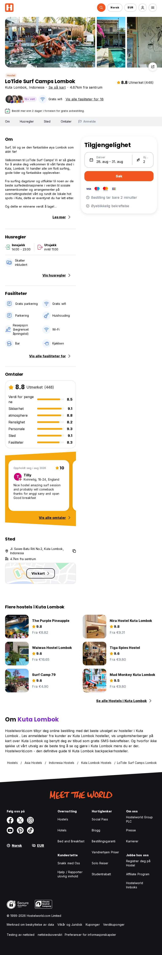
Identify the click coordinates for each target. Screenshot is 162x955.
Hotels (62, 830)
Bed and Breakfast (71, 841)
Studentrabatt (101, 874)
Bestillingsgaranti (103, 841)
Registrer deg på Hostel (138, 863)
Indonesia (36, 87)
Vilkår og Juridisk (69, 924)
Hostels (63, 819)
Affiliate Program (138, 874)
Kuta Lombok (16, 87)
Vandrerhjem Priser (105, 852)
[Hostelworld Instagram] (30, 820)
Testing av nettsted (20, 934)
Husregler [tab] (27, 121)
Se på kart (57, 87)
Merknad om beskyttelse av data (30, 924)
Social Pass (100, 819)
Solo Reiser (100, 863)
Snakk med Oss (69, 863)
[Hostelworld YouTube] (10, 830)
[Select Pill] (101, 7)
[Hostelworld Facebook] (10, 820)
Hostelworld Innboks (134, 885)
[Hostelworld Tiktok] (30, 830)
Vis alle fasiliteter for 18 (85, 99)
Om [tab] (7, 121)
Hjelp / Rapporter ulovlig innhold (70, 874)
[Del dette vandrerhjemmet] (152, 66)
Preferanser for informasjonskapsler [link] (90, 934)
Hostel (11, 75)
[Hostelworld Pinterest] (20, 830)
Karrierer (132, 841)
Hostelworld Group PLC (139, 819)
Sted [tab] (47, 121)
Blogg (96, 830)
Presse (131, 830)
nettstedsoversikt (50, 934)
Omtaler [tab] (66, 121)
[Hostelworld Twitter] (20, 820)
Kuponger (93, 924)
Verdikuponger (113, 924)
